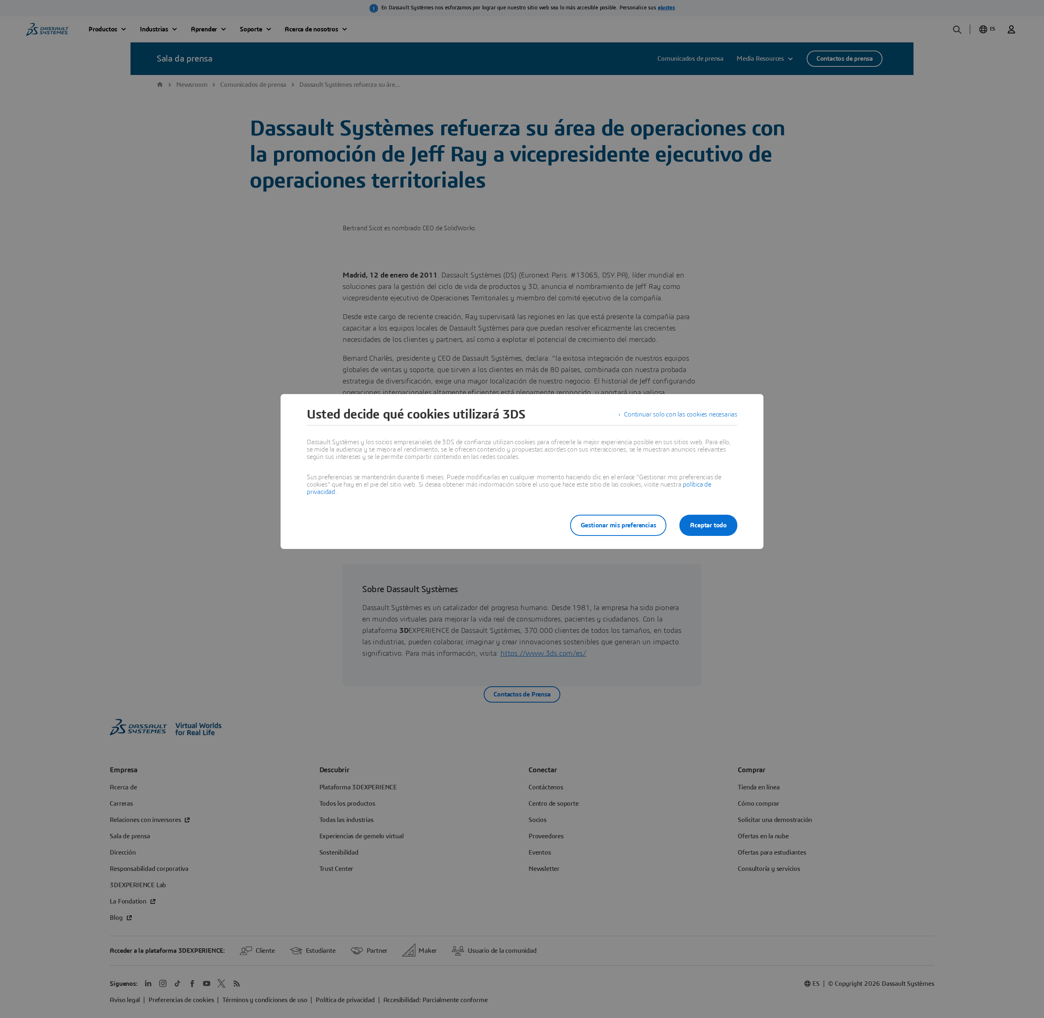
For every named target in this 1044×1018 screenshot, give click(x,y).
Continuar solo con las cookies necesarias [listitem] (680, 414)
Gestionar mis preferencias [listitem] (618, 525)
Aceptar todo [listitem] (708, 525)
